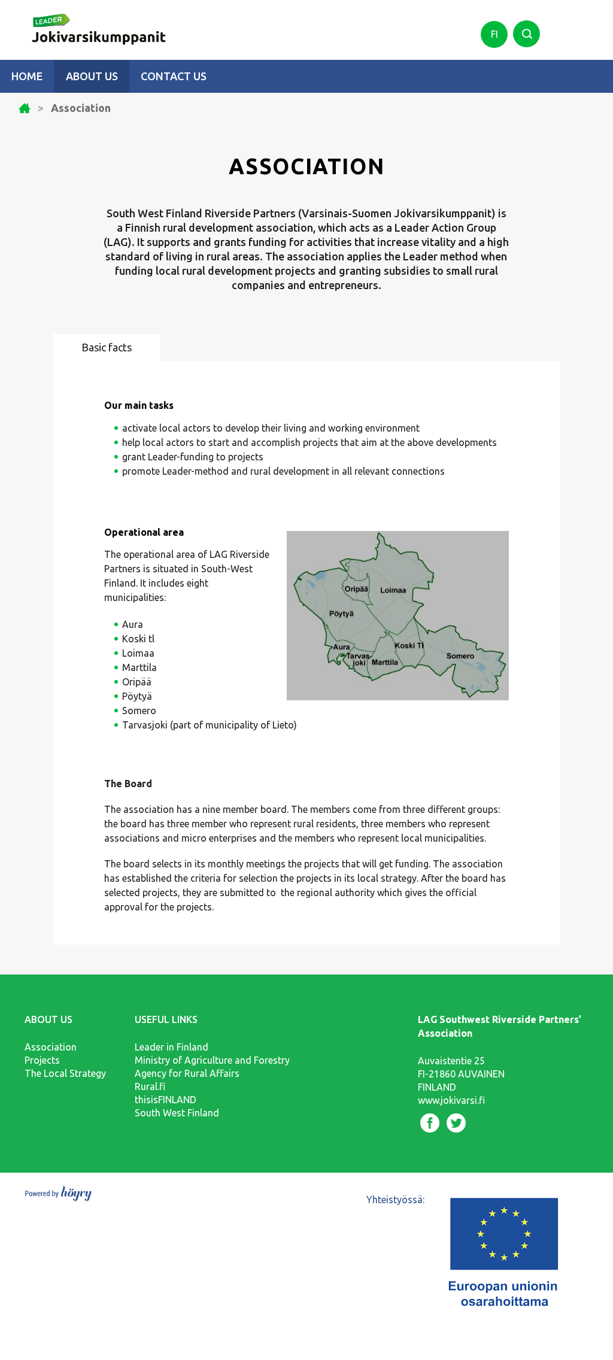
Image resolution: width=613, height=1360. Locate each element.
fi (494, 34)
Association (51, 1047)
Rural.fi (150, 1086)
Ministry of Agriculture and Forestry (212, 1060)
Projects (42, 1060)
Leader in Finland (171, 1047)
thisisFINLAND (165, 1099)
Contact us (174, 76)
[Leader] (90, 22)
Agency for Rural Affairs (187, 1073)
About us (92, 76)
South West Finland (177, 1112)
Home (27, 76)
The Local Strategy (65, 1073)
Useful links (166, 1019)
